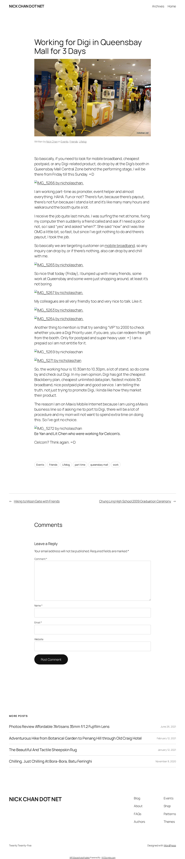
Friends (74, 141)
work (116, 464)
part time (80, 464)
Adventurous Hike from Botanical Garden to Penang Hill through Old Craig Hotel (75, 738)
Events (64, 141)
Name (38, 605)
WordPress (170, 845)
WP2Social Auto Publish (80, 857)
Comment (40, 559)
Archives (158, 6)
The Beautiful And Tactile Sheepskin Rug (43, 750)
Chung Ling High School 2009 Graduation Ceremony (135, 501)
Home (172, 6)
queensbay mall (99, 464)
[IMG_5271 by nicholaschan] (57, 360)
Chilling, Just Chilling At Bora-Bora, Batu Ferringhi (50, 761)
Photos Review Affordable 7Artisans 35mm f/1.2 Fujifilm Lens (59, 726)
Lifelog (82, 141)
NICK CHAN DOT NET (26, 6)
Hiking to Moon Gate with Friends (37, 501)
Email (38, 622)
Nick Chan (52, 141)
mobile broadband (120, 245)
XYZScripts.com (108, 857)
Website (38, 639)
